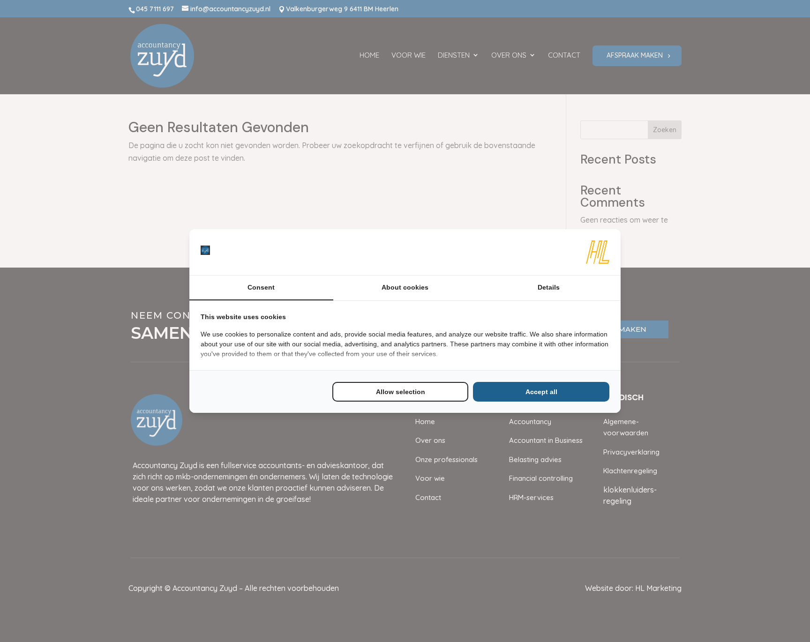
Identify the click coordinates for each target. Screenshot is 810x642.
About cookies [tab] (405, 287)
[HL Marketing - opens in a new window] (597, 252)
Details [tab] (549, 287)
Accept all (541, 392)
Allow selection (400, 392)
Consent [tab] (261, 287)
